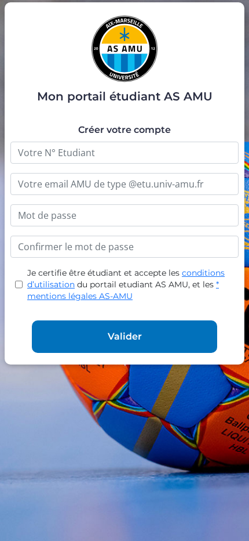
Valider (125, 336)
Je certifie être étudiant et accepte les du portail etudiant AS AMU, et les (126, 284)
